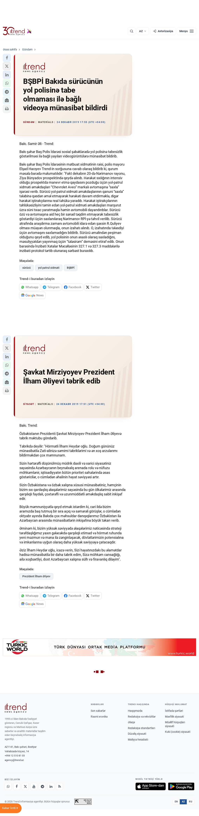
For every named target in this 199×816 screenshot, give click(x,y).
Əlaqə (131, 722)
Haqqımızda (135, 710)
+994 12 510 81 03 (15, 755)
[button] (6, 57)
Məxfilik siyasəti (174, 716)
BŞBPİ (70, 267)
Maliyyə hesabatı (138, 739)
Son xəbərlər (98, 710)
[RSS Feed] (59, 786)
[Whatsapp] (8, 786)
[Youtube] (33, 786)
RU (190, 801)
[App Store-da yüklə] (150, 786)
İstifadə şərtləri (174, 710)
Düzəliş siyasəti (137, 733)
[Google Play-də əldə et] (181, 786)
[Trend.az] (17, 31)
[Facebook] (16, 786)
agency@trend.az (14, 760)
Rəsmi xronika (99, 716)
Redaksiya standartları (141, 728)
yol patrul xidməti (48, 267)
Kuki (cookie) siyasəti (177, 731)
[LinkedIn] (50, 786)
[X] (25, 786)
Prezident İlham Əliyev (36, 576)
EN (176, 801)
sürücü (26, 267)
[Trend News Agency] (15, 708)
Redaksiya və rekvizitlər (142, 716)
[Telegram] (42, 786)
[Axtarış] (131, 31)
